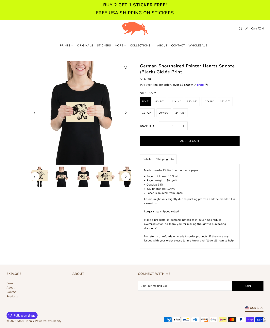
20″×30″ (164, 113)
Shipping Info (165, 159)
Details (147, 159)
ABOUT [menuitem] (162, 45)
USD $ (254, 308)
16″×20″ (225, 101)
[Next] (125, 112)
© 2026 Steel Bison (19, 321)
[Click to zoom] (125, 67)
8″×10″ (159, 101)
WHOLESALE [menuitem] (198, 45)
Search (11, 283)
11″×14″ (175, 101)
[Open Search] (240, 28)
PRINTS (65, 45)
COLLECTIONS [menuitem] (140, 45)
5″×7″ (145, 101)
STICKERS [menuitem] (104, 45)
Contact (11, 292)
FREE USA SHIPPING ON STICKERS (135, 13)
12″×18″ (208, 101)
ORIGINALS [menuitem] (85, 45)
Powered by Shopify (48, 321)
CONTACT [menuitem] (178, 45)
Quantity (147, 126)
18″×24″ (147, 113)
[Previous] (34, 112)
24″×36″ (180, 113)
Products (12, 296)
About (11, 287)
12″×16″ (192, 101)
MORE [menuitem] (119, 45)
